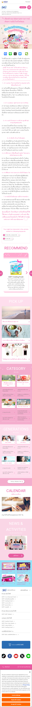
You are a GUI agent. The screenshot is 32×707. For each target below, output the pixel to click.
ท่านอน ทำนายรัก (6, 412)
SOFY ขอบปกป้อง (6, 605)
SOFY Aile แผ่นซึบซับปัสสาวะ (9, 634)
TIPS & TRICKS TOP (16, 481)
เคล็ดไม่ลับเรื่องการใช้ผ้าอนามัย (23, 473)
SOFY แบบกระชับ (6, 603)
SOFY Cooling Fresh (7, 601)
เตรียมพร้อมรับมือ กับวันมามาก (23, 390)
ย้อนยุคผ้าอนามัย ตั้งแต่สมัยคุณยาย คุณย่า (23, 468)
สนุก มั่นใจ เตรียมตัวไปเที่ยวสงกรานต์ (8, 418)
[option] (16, 273)
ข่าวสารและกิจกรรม (25, 666)
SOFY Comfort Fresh (7, 621)
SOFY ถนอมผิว (5, 607)
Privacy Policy (26, 685)
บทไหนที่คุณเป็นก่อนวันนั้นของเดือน (8, 390)
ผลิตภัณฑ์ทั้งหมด (24, 590)
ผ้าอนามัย (7, 238)
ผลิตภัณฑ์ (23, 7)
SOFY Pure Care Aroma (8, 623)
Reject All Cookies (16, 699)
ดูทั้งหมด (16, 555)
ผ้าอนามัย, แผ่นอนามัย (11, 235)
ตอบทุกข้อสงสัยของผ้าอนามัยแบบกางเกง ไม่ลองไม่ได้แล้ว (22, 412)
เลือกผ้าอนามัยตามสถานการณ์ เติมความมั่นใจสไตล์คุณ (22, 418)
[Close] (30, 672)
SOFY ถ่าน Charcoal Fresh (9, 597)
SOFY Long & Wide (7, 625)
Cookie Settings (16, 695)
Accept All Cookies (16, 704)
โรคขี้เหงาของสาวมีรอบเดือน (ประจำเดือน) (8, 395)
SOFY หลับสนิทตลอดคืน (8, 599)
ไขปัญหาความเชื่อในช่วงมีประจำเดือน (23, 395)
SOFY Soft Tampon (7, 614)
